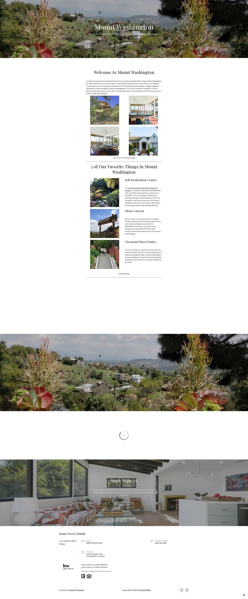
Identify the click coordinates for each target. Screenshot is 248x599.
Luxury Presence (77, 590)
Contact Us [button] (124, 505)
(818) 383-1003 (161, 543)
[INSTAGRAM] (187, 590)
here (133, 234)
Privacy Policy (145, 590)
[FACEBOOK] (182, 590)
